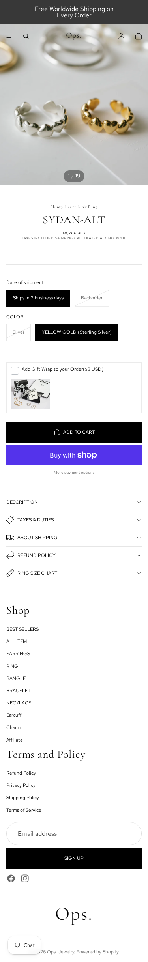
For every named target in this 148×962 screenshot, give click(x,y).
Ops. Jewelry (60, 952)
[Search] (26, 36)
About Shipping (37, 537)
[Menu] (9, 36)
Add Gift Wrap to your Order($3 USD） (64, 369)
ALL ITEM (16, 641)
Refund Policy (36, 555)
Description (22, 502)
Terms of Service (23, 810)
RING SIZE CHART (37, 573)
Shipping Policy (22, 797)
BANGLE (16, 678)
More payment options (74, 472)
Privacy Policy (21, 785)
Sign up (74, 858)
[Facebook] (11, 878)
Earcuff (13, 715)
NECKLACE (18, 703)
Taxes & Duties (35, 520)
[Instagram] (25, 878)
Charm (13, 727)
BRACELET (18, 690)
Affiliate (14, 740)
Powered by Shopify (98, 952)
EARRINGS (18, 653)
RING (12, 666)
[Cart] (138, 36)
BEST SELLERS (22, 629)
